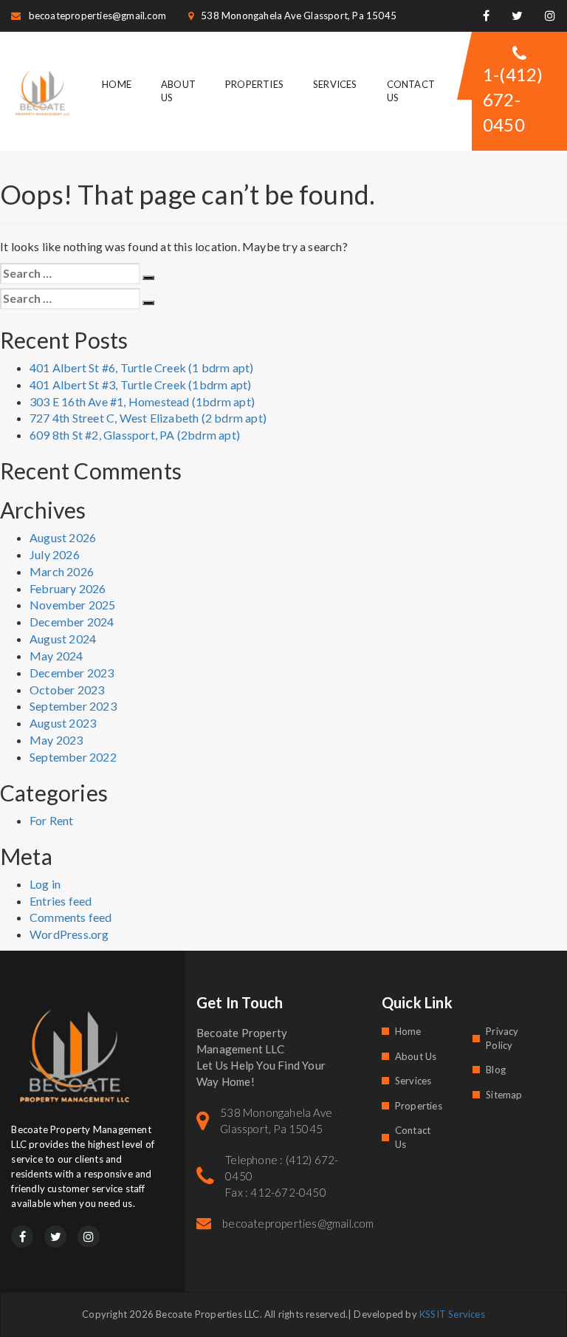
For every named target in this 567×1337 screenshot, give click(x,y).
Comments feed (71, 917)
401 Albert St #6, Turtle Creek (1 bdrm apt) (142, 367)
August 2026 (63, 537)
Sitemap (504, 1095)
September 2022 (73, 757)
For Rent (52, 820)
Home (116, 84)
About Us (416, 1056)
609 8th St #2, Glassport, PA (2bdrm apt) (135, 435)
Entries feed (61, 901)
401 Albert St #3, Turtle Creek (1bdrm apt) (140, 384)
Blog (496, 1070)
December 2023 (72, 673)
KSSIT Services (452, 1314)
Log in (45, 884)
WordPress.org (69, 934)
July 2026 (55, 554)
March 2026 (62, 571)
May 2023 (56, 740)
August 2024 (63, 639)
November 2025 (73, 605)
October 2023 (67, 690)
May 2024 (56, 656)
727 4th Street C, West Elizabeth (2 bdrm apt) (148, 418)
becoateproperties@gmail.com (97, 15)
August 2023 (63, 723)
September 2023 (73, 706)
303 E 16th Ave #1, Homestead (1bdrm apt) (142, 401)
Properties (254, 84)
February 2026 (68, 588)
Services (335, 84)
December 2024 (72, 622)
